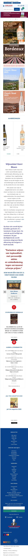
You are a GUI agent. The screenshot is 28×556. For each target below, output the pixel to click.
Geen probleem (7, 2)
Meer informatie (16, 2)
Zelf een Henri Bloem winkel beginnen (14, 495)
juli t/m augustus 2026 (14, 409)
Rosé (14, 439)
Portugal (14, 477)
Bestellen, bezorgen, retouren (14, 492)
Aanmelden (14, 511)
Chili (14, 468)
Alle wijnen (14, 435)
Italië (14, 472)
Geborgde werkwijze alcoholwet (11, 555)
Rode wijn (14, 436)
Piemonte (14, 457)
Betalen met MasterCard (7, 535)
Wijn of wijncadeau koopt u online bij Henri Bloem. (8, 6)
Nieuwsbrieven (14, 489)
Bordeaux (14, 451)
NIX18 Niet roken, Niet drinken (6, 542)
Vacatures (14, 497)
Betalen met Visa (11, 535)
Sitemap (5, 550)
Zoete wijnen (14, 444)
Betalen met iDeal (4, 535)
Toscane (14, 458)
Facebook (9, 517)
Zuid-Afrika (14, 480)
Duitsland (14, 469)
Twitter (20, 517)
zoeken (17, 9)
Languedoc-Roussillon (14, 455)
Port (14, 442)
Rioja (14, 460)
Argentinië (14, 466)
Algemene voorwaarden (9, 552)
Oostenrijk (14, 475)
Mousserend (14, 441)
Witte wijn (14, 438)
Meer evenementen (13, 386)
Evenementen (14, 486)
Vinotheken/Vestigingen (14, 494)
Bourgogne (14, 452)
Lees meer (13, 337)
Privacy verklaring (12, 550)
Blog (14, 488)
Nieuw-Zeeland (14, 474)
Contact (14, 491)
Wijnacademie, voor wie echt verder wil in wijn (16, 541)
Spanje (14, 478)
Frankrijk (14, 471)
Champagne (14, 454)
